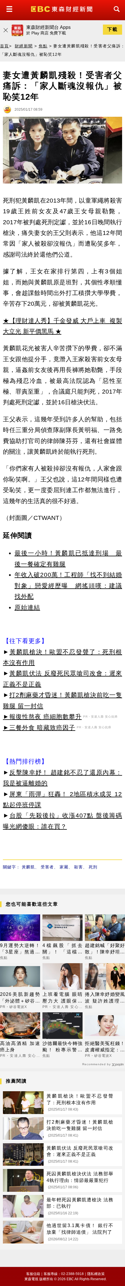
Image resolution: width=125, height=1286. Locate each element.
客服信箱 (33, 1274)
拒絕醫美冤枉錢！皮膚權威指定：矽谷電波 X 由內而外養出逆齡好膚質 (105, 1047)
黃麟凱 (28, 867)
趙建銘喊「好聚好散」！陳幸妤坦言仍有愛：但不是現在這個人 (105, 949)
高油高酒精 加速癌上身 (20, 1046)
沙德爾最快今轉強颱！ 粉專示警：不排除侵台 (62, 1047)
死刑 (93, 867)
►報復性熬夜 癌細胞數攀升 (42, 716)
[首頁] (62, 8)
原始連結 (27, 607)
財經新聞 (24, 46)
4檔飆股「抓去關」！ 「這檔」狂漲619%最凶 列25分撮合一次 (62, 949)
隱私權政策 (96, 1274)
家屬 (64, 867)
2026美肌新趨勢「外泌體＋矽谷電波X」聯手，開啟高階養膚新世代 (20, 998)
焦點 (43, 46)
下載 (112, 29)
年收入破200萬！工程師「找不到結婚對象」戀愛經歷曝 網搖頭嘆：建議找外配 (68, 585)
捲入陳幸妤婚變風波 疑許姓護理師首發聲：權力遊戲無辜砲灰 (105, 998)
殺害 (78, 867)
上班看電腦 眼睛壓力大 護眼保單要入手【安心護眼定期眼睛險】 (62, 998)
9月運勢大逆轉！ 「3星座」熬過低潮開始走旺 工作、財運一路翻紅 (20, 949)
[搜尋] (115, 14)
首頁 (4, 46)
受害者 (47, 867)
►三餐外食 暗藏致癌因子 (39, 727)
